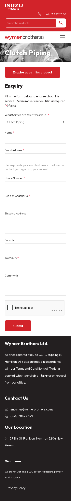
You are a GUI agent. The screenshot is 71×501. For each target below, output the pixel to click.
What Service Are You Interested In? (27, 115)
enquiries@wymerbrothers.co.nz (31, 409)
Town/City (12, 258)
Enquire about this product (32, 72)
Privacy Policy (16, 488)
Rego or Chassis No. (17, 196)
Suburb (9, 240)
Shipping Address (15, 213)
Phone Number (15, 178)
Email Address (14, 150)
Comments (11, 275)
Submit (18, 326)
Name (9, 132)
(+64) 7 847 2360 (55, 14)
